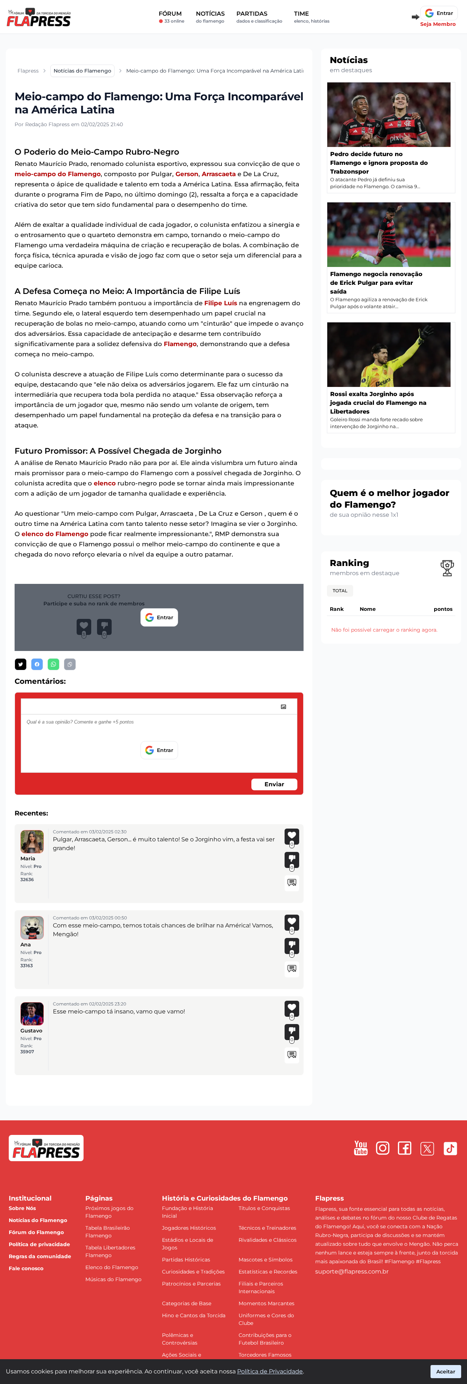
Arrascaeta (219, 174)
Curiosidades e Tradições (193, 1271)
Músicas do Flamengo (113, 1279)
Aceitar (445, 1371)
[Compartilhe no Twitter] (21, 664)
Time (311, 17)
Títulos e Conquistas (264, 1208)
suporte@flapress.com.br (352, 1271)
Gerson (186, 174)
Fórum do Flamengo (36, 1232)
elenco (105, 483)
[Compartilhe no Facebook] (37, 664)
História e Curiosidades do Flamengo (225, 1198)
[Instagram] (382, 1148)
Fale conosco (26, 1268)
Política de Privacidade (270, 1371)
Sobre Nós (22, 1208)
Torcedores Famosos (265, 1355)
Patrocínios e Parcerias (191, 1283)
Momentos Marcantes (266, 1303)
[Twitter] (427, 1149)
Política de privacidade (39, 1244)
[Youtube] (361, 1148)
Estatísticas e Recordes (268, 1271)
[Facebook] (404, 1148)
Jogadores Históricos (189, 1228)
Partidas (259, 17)
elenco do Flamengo (55, 534)
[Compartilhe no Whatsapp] (53, 664)
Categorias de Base (186, 1303)
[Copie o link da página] (70, 664)
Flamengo (180, 344)
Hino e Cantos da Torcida (193, 1315)
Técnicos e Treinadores (267, 1228)
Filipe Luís (220, 303)
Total (340, 590)
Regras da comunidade (40, 1256)
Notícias (210, 17)
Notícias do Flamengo (38, 1220)
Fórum (171, 17)
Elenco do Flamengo (111, 1267)
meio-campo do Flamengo (58, 174)
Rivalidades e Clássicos (268, 1240)
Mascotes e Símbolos (266, 1259)
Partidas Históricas (186, 1259)
